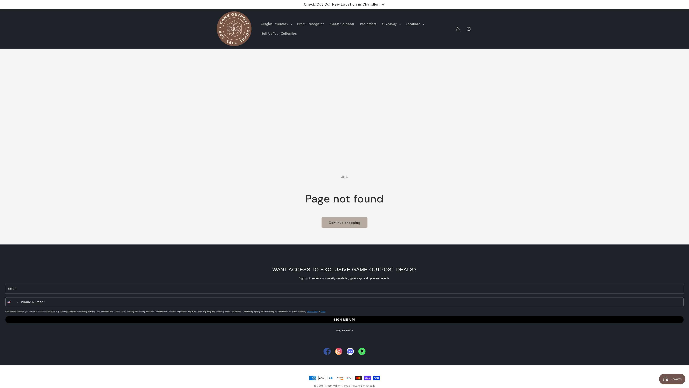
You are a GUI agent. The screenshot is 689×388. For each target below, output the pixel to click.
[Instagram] (338, 351)
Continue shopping (344, 222)
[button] (276, 24)
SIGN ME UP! (344, 319)
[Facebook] (327, 351)
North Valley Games (337, 386)
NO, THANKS (344, 330)
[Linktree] (361, 351)
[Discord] (350, 351)
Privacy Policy (312, 312)
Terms (323, 312)
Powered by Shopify (363, 386)
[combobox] (12, 302)
